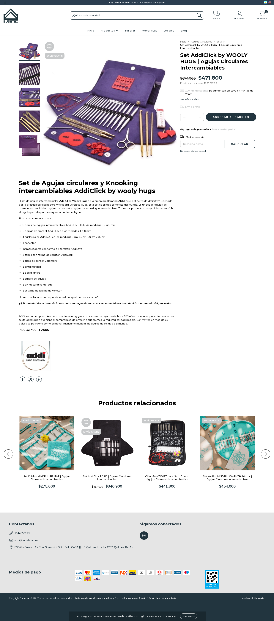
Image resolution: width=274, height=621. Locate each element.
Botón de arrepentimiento (163, 598)
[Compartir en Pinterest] (39, 380)
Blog (184, 30)
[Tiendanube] (253, 598)
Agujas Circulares (201, 41)
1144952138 (22, 533)
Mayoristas (149, 30)
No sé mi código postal (193, 150)
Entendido (188, 616)
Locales (169, 30)
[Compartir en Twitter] (31, 380)
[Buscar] (199, 15)
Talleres (130, 30)
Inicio (90, 30)
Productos (108, 30)
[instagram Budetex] (5, 2)
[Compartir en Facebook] (23, 380)
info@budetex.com (26, 540)
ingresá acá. (138, 598)
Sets (219, 41)
